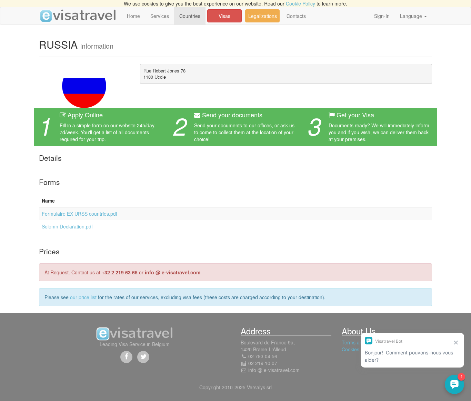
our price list (83, 297)
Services (159, 15)
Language (411, 15)
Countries (189, 15)
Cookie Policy (300, 3)
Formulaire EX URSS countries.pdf (79, 213)
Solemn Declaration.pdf (67, 226)
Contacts (296, 15)
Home (133, 15)
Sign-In (382, 15)
